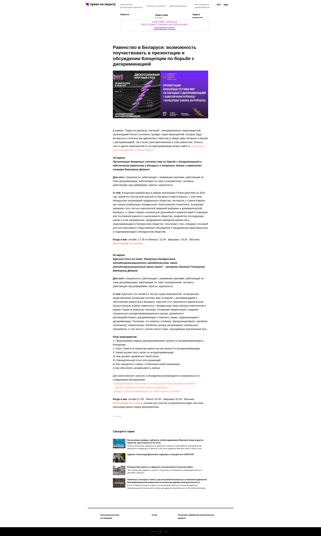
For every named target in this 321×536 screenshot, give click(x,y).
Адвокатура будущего (178, 6)
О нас (154, 515)
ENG (226, 5)
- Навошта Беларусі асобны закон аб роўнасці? (140, 387)
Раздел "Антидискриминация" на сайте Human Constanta (147, 391)
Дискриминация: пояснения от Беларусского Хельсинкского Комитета (154, 383)
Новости (124, 14)
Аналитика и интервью (156, 6)
